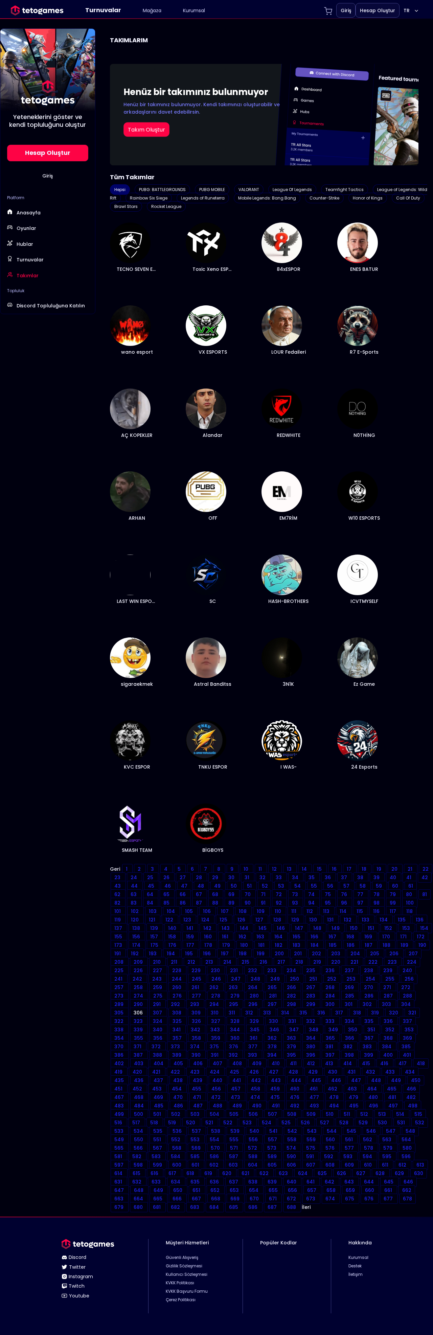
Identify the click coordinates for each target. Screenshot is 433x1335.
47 (185, 886)
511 (347, 1114)
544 (332, 1131)
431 (352, 1072)
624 (303, 1173)
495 (354, 1105)
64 (151, 894)
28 (199, 877)
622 (264, 1173)
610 (368, 1165)
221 (355, 962)
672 (292, 1198)
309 (196, 1012)
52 (265, 886)
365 (331, 1038)
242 (138, 979)
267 (311, 987)
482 (411, 1097)
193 (153, 953)
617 (173, 1173)
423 (195, 1072)
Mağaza (152, 10)
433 (390, 1072)
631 (118, 1181)
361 (254, 1038)
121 (153, 919)
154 (424, 928)
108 (243, 911)
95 (328, 902)
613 (420, 1165)
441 (237, 1080)
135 (402, 919)
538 (216, 1131)
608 (330, 1165)
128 (277, 919)
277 (197, 995)
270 (369, 987)
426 (254, 1072)
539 (235, 1131)
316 (321, 1012)
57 (347, 886)
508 (292, 1114)
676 (369, 1198)
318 (357, 1012)
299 (311, 1004)
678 (407, 1198)
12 (275, 869)
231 (234, 970)
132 (348, 919)
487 (198, 1105)
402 (119, 1063)
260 (177, 987)
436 (139, 1080)
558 (292, 1139)
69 (232, 894)
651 (197, 1190)
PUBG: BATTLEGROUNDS (162, 189)
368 (389, 1038)
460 (295, 1088)
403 (139, 1063)
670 (255, 1198)
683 (195, 1207)
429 (313, 1072)
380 (311, 1046)
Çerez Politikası (181, 1300)
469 (159, 1097)
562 (368, 1139)
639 (273, 1181)
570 (216, 1148)
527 (325, 1122)
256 (409, 979)
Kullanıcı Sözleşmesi (186, 1274)
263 (234, 987)
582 (137, 1156)
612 (403, 1165)
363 (292, 1038)
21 (411, 869)
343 (215, 1029)
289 (119, 1004)
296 (253, 1004)
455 (197, 1088)
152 (388, 928)
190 (422, 945)
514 (401, 1114)
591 (310, 1156)
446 (336, 1080)
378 (273, 1046)
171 (404, 936)
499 (119, 1114)
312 (249, 1012)
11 (260, 869)
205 (375, 953)
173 (118, 945)
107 (225, 911)
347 (294, 1029)
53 (282, 886)
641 (311, 1181)
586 (215, 1156)
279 (235, 995)
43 (118, 886)
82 (118, 902)
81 (424, 894)
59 (379, 886)
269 (350, 987)
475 (275, 1097)
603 (234, 1165)
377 (253, 1046)
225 (119, 970)
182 (279, 945)
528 (344, 1122)
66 (183, 894)
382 (348, 1046)
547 (391, 1131)
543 (312, 1131)
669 (235, 1198)
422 (175, 1072)
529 (364, 1122)
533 (119, 1131)
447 (356, 1080)
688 (292, 1207)
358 (197, 1038)
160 (208, 936)
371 (138, 1046)
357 (178, 1038)
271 (387, 987)
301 (349, 1004)
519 (172, 1122)
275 (158, 995)
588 (253, 1156)
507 (273, 1114)
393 (253, 1055)
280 (255, 995)
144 (245, 928)
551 (157, 1139)
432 (371, 1072)
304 (406, 1004)
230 (216, 970)
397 (330, 1055)
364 (311, 1038)
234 (292, 970)
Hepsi (120, 189)
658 (331, 1190)
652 (215, 1190)
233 (272, 970)
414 (348, 1063)
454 (177, 1088)
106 (207, 911)
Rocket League (166, 206)
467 (119, 1097)
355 (139, 1038)
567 (158, 1148)
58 (363, 886)
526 (306, 1122)
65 (167, 894)
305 (119, 1012)
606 (292, 1165)
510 (330, 1114)
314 (286, 1012)
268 (330, 987)
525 (286, 1122)
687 (273, 1207)
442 (256, 1080)
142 (208, 928)
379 (292, 1046)
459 (275, 1088)
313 (267, 1012)
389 (177, 1055)
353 (409, 1029)
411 (294, 1063)
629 (400, 1173)
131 (331, 919)
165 (297, 936)
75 (328, 894)
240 (407, 970)
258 (139, 987)
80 (409, 894)
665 (158, 1198)
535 (158, 1131)
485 (159, 1105)
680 (139, 1207)
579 (388, 1148)
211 (175, 962)
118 (409, 911)
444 (296, 1080)
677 (389, 1198)
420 (138, 1072)
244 (177, 979)
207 (413, 953)
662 (406, 1190)
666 (178, 1198)
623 (284, 1173)
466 (411, 1088)
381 (330, 1046)
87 (199, 902)
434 (410, 1072)
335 (369, 1021)
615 (137, 1173)
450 (415, 1080)
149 (336, 928)
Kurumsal (194, 10)
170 (386, 936)
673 (311, 1198)
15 (320, 869)
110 (278, 911)
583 (157, 1156)
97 (361, 902)
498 (412, 1105)
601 (196, 1165)
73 (295, 894)
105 (189, 911)
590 (292, 1156)
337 (407, 1021)
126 (242, 919)
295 (234, 1004)
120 (135, 919)
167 (333, 936)
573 (272, 1148)
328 (235, 1021)
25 (151, 877)
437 (159, 1080)
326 (197, 1021)
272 (405, 987)
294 (214, 1004)
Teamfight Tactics (344, 189)
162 (243, 936)
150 (354, 928)
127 (260, 919)
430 (333, 1072)
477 (315, 1097)
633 (157, 1181)
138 (136, 928)
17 (350, 869)
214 (228, 962)
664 (139, 1198)
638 (253, 1181)
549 (119, 1139)
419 (119, 1072)
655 (274, 1190)
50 (234, 886)
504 (215, 1114)
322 (119, 1021)
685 (234, 1207)
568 (177, 1148)
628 (380, 1173)
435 (119, 1080)
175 (155, 945)
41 (409, 877)
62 (118, 894)
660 (370, 1190)
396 (311, 1055)
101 (118, 911)
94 (312, 902)
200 (280, 953)
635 (195, 1181)
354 (119, 1038)
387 (139, 1055)
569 (196, 1148)
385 (406, 1046)
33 (279, 877)
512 (364, 1114)
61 (410, 886)
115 (360, 911)
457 (236, 1088)
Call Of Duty (408, 198)
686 (253, 1207)
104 (171, 911)
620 (227, 1173)
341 (177, 1029)
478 (334, 1097)
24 (134, 877)
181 (262, 945)
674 (330, 1198)
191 (118, 953)
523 (248, 1122)
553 (195, 1139)
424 (215, 1072)
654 (254, 1190)
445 (316, 1080)
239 (388, 970)
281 (273, 995)
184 (315, 945)
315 (304, 1012)
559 (311, 1139)
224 (411, 962)
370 (119, 1046)
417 (403, 1063)
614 (119, 1173)
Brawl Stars (126, 206)
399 (369, 1055)
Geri (115, 869)
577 (350, 1148)
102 (135, 911)
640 (292, 1181)
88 (216, 902)
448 (376, 1080)
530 (383, 1122)
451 (119, 1088)
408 (237, 1063)
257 (119, 987)
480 (373, 1097)
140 (173, 928)
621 (246, 1173)
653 (235, 1190)
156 (136, 936)
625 (323, 1173)
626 (342, 1173)
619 (208, 1173)
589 (273, 1156)
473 (236, 1097)
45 (152, 886)
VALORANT (248, 189)
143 (226, 928)
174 (137, 945)
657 (312, 1190)
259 (158, 987)
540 (255, 1131)
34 (296, 877)
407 (218, 1063)
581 (118, 1156)
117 (393, 911)
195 (189, 953)
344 (235, 1029)
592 (329, 1156)
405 (179, 1063)
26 (167, 877)
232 (253, 970)
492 (295, 1105)
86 (183, 902)
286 (369, 995)
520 (191, 1122)
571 (234, 1148)
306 (139, 1012)
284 (330, 995)
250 (295, 979)
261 (196, 987)
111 (294, 911)
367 (369, 1038)
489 (237, 1105)
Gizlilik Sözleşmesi (184, 1266)
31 (248, 877)
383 (368, 1046)
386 (119, 1055)
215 (246, 962)
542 (293, 1131)
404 (159, 1063)
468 (139, 1097)
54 (298, 886)
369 (407, 1038)
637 (234, 1181)
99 (393, 902)
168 (351, 936)
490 (257, 1105)
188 (387, 945)
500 (139, 1114)
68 (216, 894)
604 (253, 1165)
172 (421, 936)
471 (197, 1097)
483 (119, 1105)
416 (385, 1063)
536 (178, 1131)
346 (275, 1029)
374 (195, 1046)
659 (351, 1190)
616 (155, 1173)
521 (209, 1122)
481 (392, 1097)
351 (372, 1029)
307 (158, 1012)
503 (195, 1114)
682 (176, 1207)
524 (267, 1122)
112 (310, 911)
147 (299, 928)
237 (350, 970)
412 (311, 1063)
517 (136, 1122)
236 (330, 970)
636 (215, 1181)
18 (365, 869)
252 (332, 979)
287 (389, 995)
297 (273, 1004)
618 (191, 1173)
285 (350, 995)
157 (154, 936)
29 (216, 877)
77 (361, 894)
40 (393, 877)
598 (139, 1165)
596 (406, 1156)
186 (351, 945)
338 (119, 1029)
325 (178, 1021)
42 (424, 877)
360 (235, 1038)
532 (419, 1122)
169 (368, 936)
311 (232, 1012)
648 (139, 1190)
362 (273, 1038)
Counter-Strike (324, 198)
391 (215, 1055)
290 (139, 1004)
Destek (355, 1266)
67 (199, 894)
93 (295, 902)
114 (344, 911)
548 (410, 1131)
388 (158, 1055)
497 (393, 1105)
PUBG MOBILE (212, 189)
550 (139, 1139)
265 (273, 987)
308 (177, 1012)
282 (292, 995)
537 (197, 1131)
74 (312, 894)
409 (257, 1063)
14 (305, 869)
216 (264, 962)
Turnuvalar (103, 10)
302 (368, 1004)
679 (119, 1207)
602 (214, 1165)
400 (388, 1055)
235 (311, 970)
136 (420, 919)
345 (255, 1029)
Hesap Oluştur (377, 10)
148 (318, 928)
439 (198, 1080)
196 (207, 953)
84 (151, 902)
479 (354, 1097)
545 (352, 1131)
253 (351, 979)
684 (214, 1207)
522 (228, 1122)
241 (119, 979)
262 (214, 987)
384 (387, 1046)
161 (226, 936)
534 (139, 1131)
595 (387, 1156)
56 (331, 886)
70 (248, 894)
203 (336, 953)
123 (187, 919)
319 (375, 1012)
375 (215, 1046)
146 (281, 928)
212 (192, 962)
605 (273, 1165)
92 (279, 902)
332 (311, 1021)
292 (176, 1004)
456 (216, 1088)
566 (139, 1148)
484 (139, 1105)
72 (279, 894)
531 (401, 1122)
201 (298, 953)
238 (369, 970)
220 (336, 962)
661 (388, 1190)
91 (264, 902)
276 (178, 995)
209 (139, 962)
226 (139, 970)
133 (366, 919)
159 (190, 936)
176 (173, 945)
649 (159, 1190)
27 (183, 877)
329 (255, 1021)
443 (276, 1080)
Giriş (346, 10)
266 (292, 987)
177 (191, 945)
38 (361, 877)
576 (330, 1148)
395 (292, 1055)
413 (330, 1063)
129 (295, 919)
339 (139, 1029)
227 (158, 970)
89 (232, 902)
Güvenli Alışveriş (182, 1257)
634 (176, 1181)
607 (311, 1165)
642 (330, 1181)
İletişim (355, 1274)
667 (197, 1198)
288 (407, 995)
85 (167, 902)
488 (218, 1105)
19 (380, 869)
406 (198, 1063)
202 (317, 953)
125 (224, 919)
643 (349, 1181)
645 (389, 1181)
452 (138, 1088)
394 (272, 1055)
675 (350, 1198)
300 (330, 1004)
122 (170, 919)
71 (264, 894)
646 (408, 1181)
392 (234, 1055)
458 (256, 1088)
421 (157, 1072)
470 (178, 1097)
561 (349, 1139)
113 (327, 911)
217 (282, 962)
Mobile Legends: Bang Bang (267, 198)
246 (216, 979)
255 (390, 979)
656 (293, 1190)
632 (137, 1181)
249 (275, 979)
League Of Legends (292, 189)
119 (118, 919)
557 (273, 1139)
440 (218, 1080)
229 (196, 970)
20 (395, 869)
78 (377, 894)
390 (196, 1055)
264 (253, 987)
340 (158, 1029)
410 (276, 1063)
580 (407, 1148)
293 (195, 1004)
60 (396, 886)
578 (369, 1148)
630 (418, 1173)
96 (344, 902)
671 (273, 1198)
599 (158, 1165)
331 (292, 1021)
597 (119, 1165)
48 (201, 886)
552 (176, 1139)
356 (158, 1038)
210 (157, 962)
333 (330, 1021)
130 (313, 919)
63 (134, 894)
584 (176, 1156)
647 (119, 1190)
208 (119, 962)
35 (312, 877)
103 (153, 911)
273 (119, 995)
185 (333, 945)
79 (393, 894)
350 (353, 1029)
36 (328, 877)
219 (317, 962)
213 (209, 962)
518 (154, 1122)
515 (418, 1114)
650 (178, 1190)
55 (314, 886)
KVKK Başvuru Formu (187, 1291)
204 (355, 953)
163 (261, 936)
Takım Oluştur (146, 130)
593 (348, 1156)
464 (372, 1088)
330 (274, 1021)
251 (313, 979)
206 (394, 953)
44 (135, 886)
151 (371, 928)
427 (274, 1072)
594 (368, 1156)
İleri (306, 1207)
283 (311, 995)
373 (176, 1046)
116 (377, 911)
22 (426, 869)
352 (390, 1029)
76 (344, 894)
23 (118, 877)
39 (377, 877)
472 (216, 1097)
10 (247, 869)
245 (197, 979)
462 (333, 1088)
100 (410, 902)
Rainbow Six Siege (148, 198)
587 (234, 1156)
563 (387, 1139)
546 (371, 1131)
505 (234, 1114)
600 (177, 1165)
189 (405, 945)
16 (335, 869)
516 (118, 1122)
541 (274, 1131)
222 (373, 962)
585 (195, 1156)
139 (154, 928)
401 (407, 1055)
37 (344, 877)
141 (190, 928)
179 (226, 945)
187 (369, 945)
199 (261, 953)
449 (396, 1080)
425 (235, 1072)
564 (406, 1139)
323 (139, 1021)
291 (157, 1004)
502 (176, 1114)
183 (297, 945)
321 (412, 1012)
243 (157, 979)
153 (406, 928)
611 (386, 1165)
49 (218, 886)
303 (387, 1004)
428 (294, 1072)
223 (393, 962)
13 (290, 869)
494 (334, 1105)
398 (350, 1055)
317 (339, 1012)
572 (253, 1148)
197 (225, 953)
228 (177, 970)
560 (331, 1139)
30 (232, 877)
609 (350, 1165)
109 (261, 911)
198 (243, 953)
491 (276, 1105)
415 (366, 1063)
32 (263, 877)
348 (314, 1029)
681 (157, 1207)
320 (394, 1012)
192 (135, 953)
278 (216, 995)
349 (333, 1029)
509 (311, 1114)
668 (216, 1198)
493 (315, 1105)
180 (244, 945)
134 (384, 919)
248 (256, 979)
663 (119, 1198)
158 (172, 936)
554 (215, 1139)
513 (382, 1114)
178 (208, 945)
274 (139, 995)
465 (392, 1088)
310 (215, 1012)
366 (350, 1038)
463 (352, 1088)
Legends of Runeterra (203, 198)
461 (314, 1088)
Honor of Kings (368, 198)
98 (377, 902)
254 (371, 979)
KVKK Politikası (180, 1283)
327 (216, 1021)
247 (236, 979)
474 (255, 1097)
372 (157, 1046)
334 (350, 1021)
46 (168, 886)
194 (171, 953)
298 (292, 1004)
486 (179, 1105)
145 (263, 928)
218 (299, 962)
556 (254, 1139)
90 (248, 902)
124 (206, 919)
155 (118, 936)
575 (311, 1148)
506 (254, 1114)
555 (234, 1139)
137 (118, 928)
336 (389, 1021)
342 (196, 1029)
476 (295, 1097)
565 (119, 1148)
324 (158, 1021)
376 (234, 1046)
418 (421, 1063)
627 (361, 1173)
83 (134, 902)
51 (250, 886)
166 (315, 936)
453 (157, 1088)
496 (374, 1105)
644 (369, 1181)
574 (292, 1148)
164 (279, 936)
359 (216, 1038)
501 (157, 1114)
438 (178, 1080)
